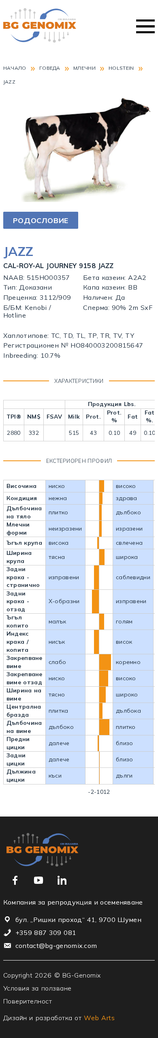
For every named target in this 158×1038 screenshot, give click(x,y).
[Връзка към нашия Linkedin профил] (62, 880)
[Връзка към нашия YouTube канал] (38, 880)
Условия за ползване (37, 988)
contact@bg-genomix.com (56, 945)
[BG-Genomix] (39, 26)
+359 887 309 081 (45, 932)
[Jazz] (79, 200)
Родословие (40, 220)
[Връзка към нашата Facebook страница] (15, 880)
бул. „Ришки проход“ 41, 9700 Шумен (78, 920)
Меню (145, 26)
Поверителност (27, 1001)
